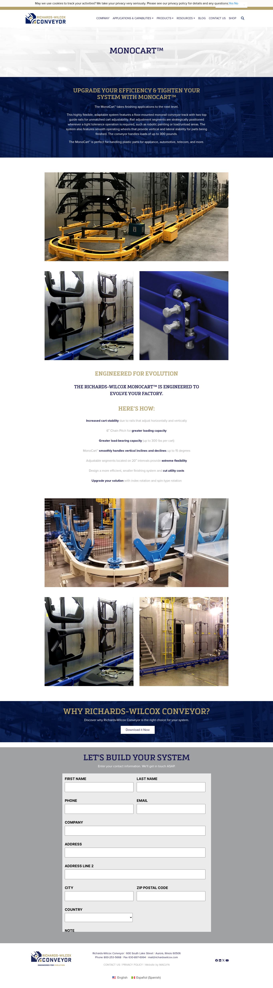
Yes (231, 3)
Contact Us (217, 18)
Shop (232, 18)
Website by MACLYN (157, 964)
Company (103, 18)
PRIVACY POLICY (132, 964)
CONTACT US (112, 964)
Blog (202, 18)
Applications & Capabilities (132, 18)
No (236, 3)
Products (164, 18)
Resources (185, 18)
